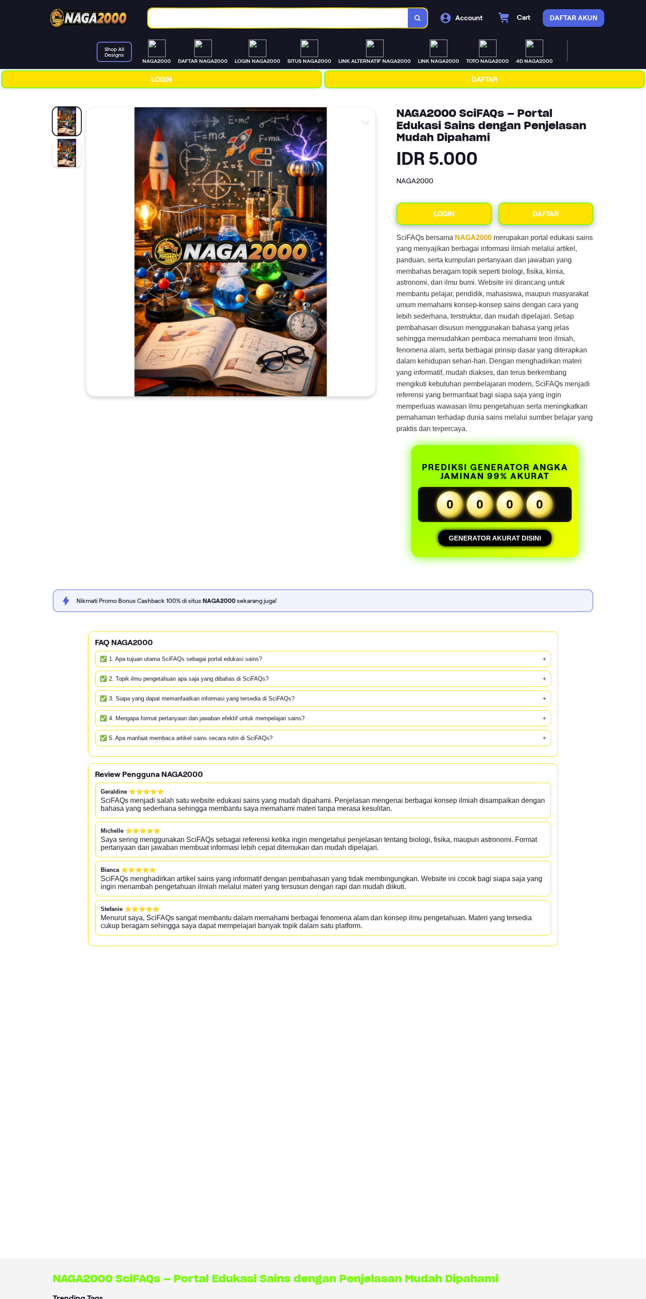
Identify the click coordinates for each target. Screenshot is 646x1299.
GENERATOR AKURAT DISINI (495, 538)
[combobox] (278, 18)
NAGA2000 (473, 237)
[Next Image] (368, 253)
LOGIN (161, 79)
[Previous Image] (93, 253)
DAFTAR (484, 79)
